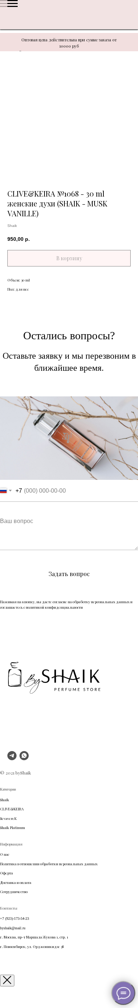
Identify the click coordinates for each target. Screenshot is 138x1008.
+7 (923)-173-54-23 (14, 918)
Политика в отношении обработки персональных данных (49, 863)
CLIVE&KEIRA (12, 808)
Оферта (6, 873)
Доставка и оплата (15, 882)
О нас (4, 854)
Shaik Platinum (12, 827)
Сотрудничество (14, 891)
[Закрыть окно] (7, 980)
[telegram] (12, 758)
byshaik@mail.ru (12, 928)
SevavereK (8, 818)
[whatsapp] (24, 758)
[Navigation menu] (12, 3)
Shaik (4, 799)
